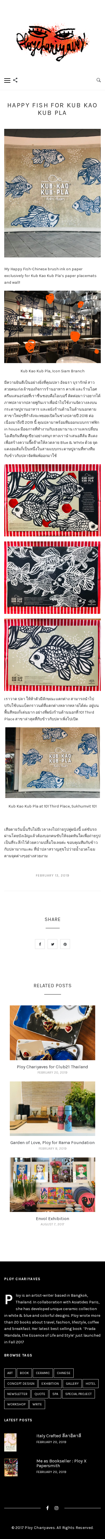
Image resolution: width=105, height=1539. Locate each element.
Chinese (64, 1373)
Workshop (16, 1404)
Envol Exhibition (52, 1218)
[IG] (57, 1508)
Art (10, 1373)
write (37, 1404)
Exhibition (50, 1384)
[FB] (47, 1508)
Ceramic (43, 1373)
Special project (78, 1394)
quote (39, 1394)
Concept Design (20, 1384)
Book (24, 1373)
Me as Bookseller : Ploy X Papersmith (61, 1463)
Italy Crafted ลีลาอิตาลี (58, 1435)
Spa (55, 1394)
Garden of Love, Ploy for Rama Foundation (52, 1142)
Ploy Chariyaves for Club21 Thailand (52, 1066)
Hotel (90, 1384)
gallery (72, 1384)
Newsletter (17, 1394)
